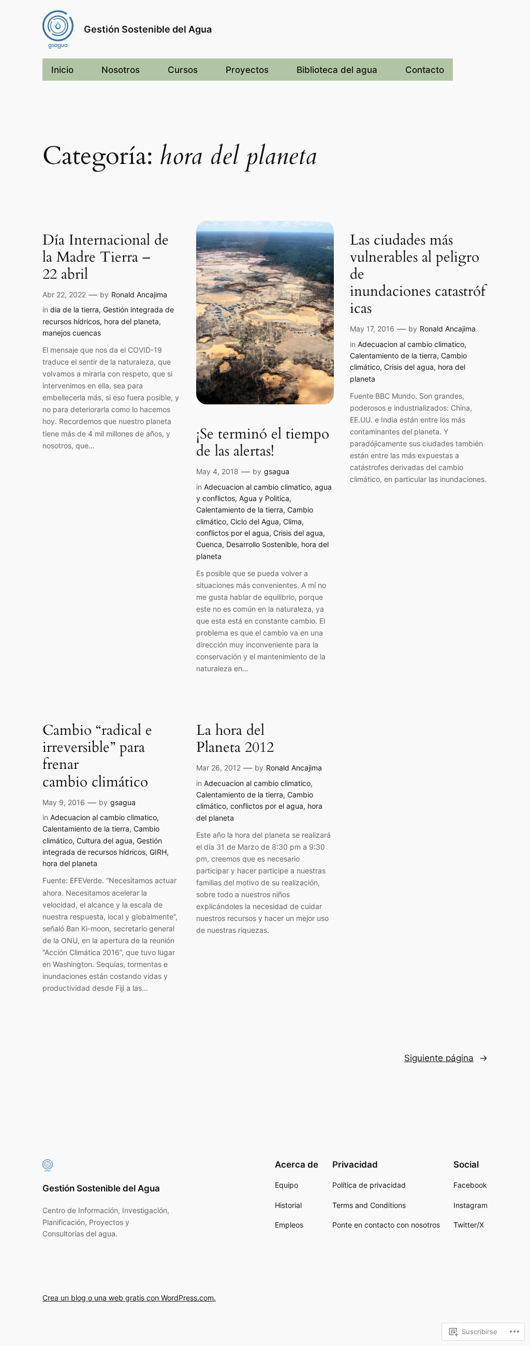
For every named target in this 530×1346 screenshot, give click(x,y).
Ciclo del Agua (254, 521)
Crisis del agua (298, 532)
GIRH (158, 852)
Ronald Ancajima (139, 294)
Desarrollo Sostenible (261, 544)
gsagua (276, 471)
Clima (292, 521)
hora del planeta (131, 321)
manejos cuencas (71, 332)
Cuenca (209, 544)
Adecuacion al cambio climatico (257, 486)
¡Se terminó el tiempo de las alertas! (262, 443)
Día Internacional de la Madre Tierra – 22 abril (105, 257)
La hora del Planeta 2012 (235, 739)
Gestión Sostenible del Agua (148, 29)
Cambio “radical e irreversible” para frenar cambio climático (97, 756)
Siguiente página (446, 1058)
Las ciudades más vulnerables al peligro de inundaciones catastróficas (417, 274)
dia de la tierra (74, 309)
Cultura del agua (104, 840)
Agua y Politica (264, 498)
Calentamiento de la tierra (239, 509)
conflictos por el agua (232, 532)
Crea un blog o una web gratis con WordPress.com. (129, 1297)
